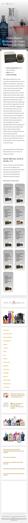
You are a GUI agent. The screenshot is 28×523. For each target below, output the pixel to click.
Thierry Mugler (6, 380)
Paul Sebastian (7, 383)
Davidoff (5, 376)
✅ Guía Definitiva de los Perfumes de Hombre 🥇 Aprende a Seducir (17, 406)
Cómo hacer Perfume (9, 457)
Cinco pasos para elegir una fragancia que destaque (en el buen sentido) (13, 451)
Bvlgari (5, 351)
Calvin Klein (6, 330)
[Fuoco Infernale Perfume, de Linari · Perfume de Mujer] (19, 222)
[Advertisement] (14, 20)
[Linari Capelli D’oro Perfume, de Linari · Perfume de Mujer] (8, 288)
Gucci (4, 355)
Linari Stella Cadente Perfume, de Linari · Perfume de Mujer (19, 257)
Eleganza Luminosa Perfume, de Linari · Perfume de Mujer (8, 257)
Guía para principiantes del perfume (14, 468)
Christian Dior (6, 362)
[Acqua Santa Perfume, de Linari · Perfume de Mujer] (8, 199)
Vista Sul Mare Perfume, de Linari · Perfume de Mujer (19, 235)
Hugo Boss (5, 365)
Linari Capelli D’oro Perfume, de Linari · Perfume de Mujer (8, 279)
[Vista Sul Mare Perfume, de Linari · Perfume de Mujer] (19, 244)
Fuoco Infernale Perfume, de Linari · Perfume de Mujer (19, 213)
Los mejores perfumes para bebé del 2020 (13, 462)
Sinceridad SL (12, 516)
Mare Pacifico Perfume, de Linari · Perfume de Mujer (19, 191)
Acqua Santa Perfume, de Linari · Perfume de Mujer (8, 190)
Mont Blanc (6, 372)
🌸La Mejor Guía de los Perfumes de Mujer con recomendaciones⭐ (17, 395)
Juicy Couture (6, 387)
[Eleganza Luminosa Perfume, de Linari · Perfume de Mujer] (8, 266)
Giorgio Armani (7, 340)
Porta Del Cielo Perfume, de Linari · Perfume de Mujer (8, 213)
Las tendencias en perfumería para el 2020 (13, 474)
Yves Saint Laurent (7, 333)
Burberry (5, 344)
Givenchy (5, 348)
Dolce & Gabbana (7, 337)
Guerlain (5, 358)
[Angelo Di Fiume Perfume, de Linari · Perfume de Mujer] (8, 244)
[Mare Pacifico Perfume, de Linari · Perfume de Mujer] (19, 200)
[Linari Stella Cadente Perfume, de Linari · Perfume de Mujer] (19, 266)
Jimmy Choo (6, 369)
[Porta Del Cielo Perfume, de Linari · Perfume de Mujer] (8, 222)
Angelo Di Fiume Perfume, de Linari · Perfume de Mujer (8, 235)
